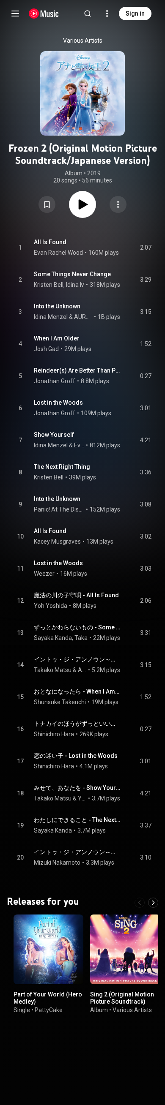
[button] (46, 204)
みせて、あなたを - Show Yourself (77, 787)
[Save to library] (47, 204)
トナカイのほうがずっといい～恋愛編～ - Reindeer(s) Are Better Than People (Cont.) (77, 723)
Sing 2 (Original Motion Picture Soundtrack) (122, 998)
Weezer (44, 573)
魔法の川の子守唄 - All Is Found (76, 595)
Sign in (135, 13)
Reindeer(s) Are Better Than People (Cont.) (77, 370)
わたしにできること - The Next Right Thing (77, 820)
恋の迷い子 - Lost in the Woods (76, 755)
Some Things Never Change (72, 274)
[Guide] (15, 13)
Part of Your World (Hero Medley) (48, 998)
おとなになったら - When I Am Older (77, 691)
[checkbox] (145, 247)
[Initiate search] (87, 13)
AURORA (83, 316)
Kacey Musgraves (57, 541)
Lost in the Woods (58, 402)
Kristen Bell (48, 284)
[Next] (153, 902)
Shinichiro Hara (54, 734)
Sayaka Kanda (53, 637)
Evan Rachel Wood (58, 252)
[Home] (44, 13)
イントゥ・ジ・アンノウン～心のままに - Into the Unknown (77, 659)
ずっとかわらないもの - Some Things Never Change (77, 627)
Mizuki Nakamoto (57, 862)
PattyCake (49, 1009)
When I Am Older (57, 338)
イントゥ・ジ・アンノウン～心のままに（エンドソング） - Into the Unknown (77, 852)
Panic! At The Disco (59, 509)
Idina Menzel (83, 284)
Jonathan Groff (54, 381)
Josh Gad (46, 349)
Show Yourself (54, 434)
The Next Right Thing (62, 466)
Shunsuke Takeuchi (60, 702)
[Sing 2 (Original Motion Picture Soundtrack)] (125, 949)
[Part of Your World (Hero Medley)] (48, 949)
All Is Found (50, 242)
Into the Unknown (57, 306)
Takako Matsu (53, 670)
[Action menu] (118, 204)
